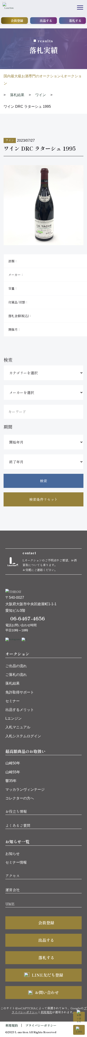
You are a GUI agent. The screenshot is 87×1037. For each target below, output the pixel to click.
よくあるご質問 (17, 825)
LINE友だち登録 (47, 975)
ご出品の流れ (16, 666)
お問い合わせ (47, 992)
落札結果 (12, 683)
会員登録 (17, 20)
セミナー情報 (16, 862)
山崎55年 (12, 772)
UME (9, 903)
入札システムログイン (23, 736)
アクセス (12, 875)
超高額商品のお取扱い (25, 751)
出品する (46, 20)
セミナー (12, 701)
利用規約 (46, 1012)
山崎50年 (12, 763)
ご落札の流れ (16, 675)
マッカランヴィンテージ (25, 789)
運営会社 (12, 889)
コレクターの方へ (19, 798)
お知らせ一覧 (17, 841)
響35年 (11, 781)
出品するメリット (19, 710)
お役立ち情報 (16, 811)
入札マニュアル (17, 727)
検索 (43, 480)
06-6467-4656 (27, 618)
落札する (75, 20)
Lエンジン (13, 718)
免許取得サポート (19, 692)
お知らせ (12, 854)
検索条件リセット (43, 499)
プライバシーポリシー (40, 1025)
